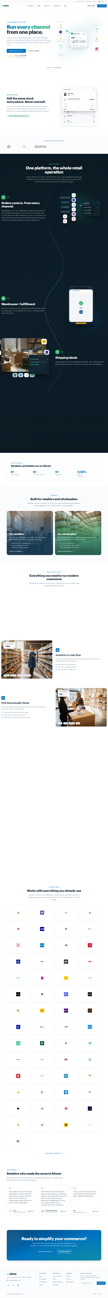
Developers (56, 5)
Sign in (94, 1)
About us (47, 5)
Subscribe (101, 1283)
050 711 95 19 (80, 1)
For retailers (42, 1279)
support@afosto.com (15, 1280)
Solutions (30, 5)
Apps (38, 5)
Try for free (102, 5)
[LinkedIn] (8, 1285)
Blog (65, 5)
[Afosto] (5, 6)
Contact (68, 1279)
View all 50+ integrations (53, 1153)
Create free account (15, 51)
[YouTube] (18, 1285)
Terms (99, 1293)
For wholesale (43, 1282)
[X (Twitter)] (13, 1285)
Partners (68, 1276)
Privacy (95, 1293)
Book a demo (91, 5)
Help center (88, 1)
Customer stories (57, 1282)
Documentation (57, 1276)
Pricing (41, 1284)
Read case (30, 1211)
